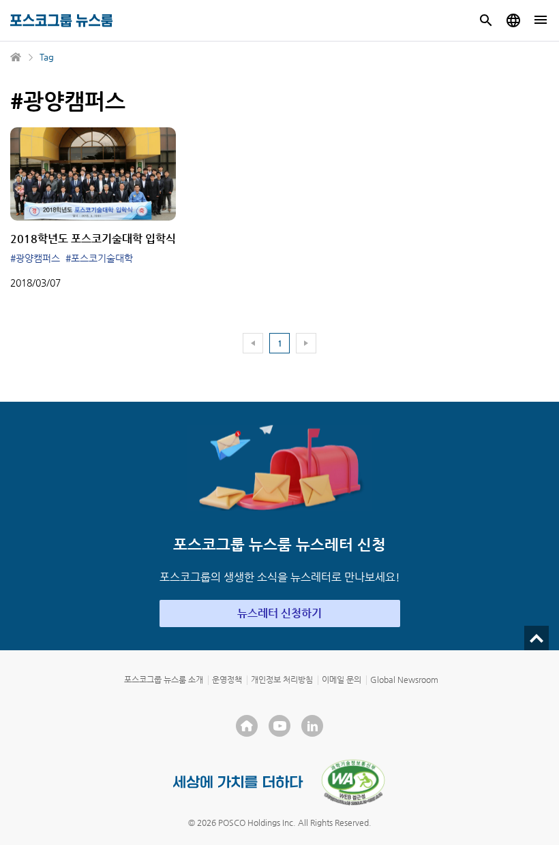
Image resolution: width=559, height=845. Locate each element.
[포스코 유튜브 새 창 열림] (279, 726)
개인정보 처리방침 (282, 679)
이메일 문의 (341, 679)
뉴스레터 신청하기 (279, 613)
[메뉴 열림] (540, 20)
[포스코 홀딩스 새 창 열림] (247, 726)
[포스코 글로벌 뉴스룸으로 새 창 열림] (513, 20)
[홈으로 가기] (16, 57)
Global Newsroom (404, 679)
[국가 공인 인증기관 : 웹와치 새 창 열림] (353, 782)
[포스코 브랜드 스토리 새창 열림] (238, 782)
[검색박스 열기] (486, 20)
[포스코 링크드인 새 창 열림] (312, 726)
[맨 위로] (536, 638)
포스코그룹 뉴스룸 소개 (163, 679)
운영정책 (227, 679)
